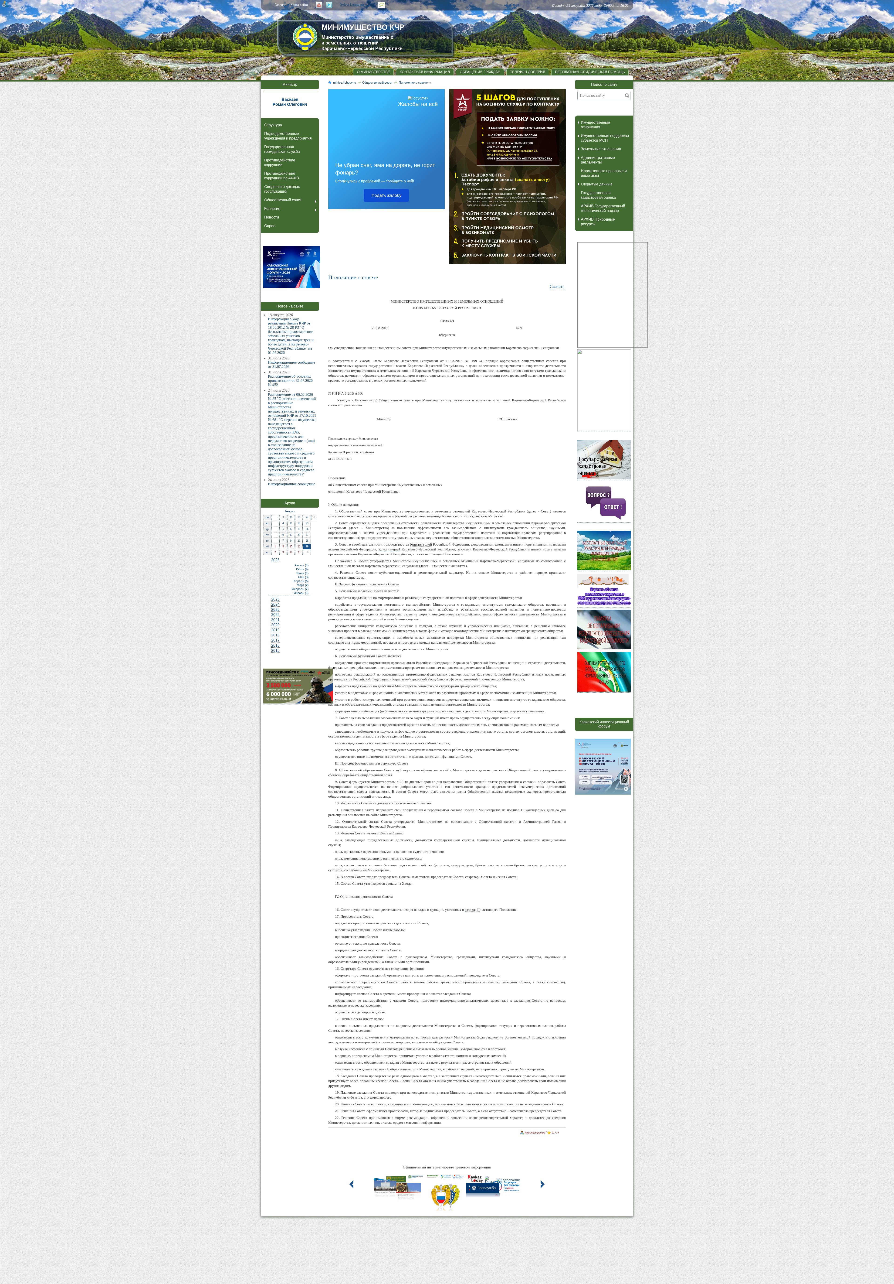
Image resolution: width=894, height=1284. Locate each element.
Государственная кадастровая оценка (598, 195)
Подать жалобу (386, 195)
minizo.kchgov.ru (344, 82)
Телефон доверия (527, 72)
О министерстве (373, 72)
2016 (275, 645)
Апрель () (301, 581)
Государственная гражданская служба (282, 149)
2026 (275, 560)
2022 (275, 615)
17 (299, 517)
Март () (302, 585)
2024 (275, 604)
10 (291, 517)
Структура (273, 125)
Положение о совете (413, 82)
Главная (280, 5)
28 (307, 540)
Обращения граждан (480, 72)
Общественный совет (282, 200)
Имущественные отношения (595, 124)
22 (299, 546)
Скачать (558, 286)
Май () (303, 577)
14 (291, 540)
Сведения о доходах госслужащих (282, 189)
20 (299, 534)
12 (291, 529)
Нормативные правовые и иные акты (604, 173)
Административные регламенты (598, 160)
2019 (275, 630)
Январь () (301, 593)
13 (291, 534)
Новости (271, 217)
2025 (275, 599)
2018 (275, 635)
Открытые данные (597, 184)
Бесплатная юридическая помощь (590, 72)
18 (299, 523)
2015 (275, 650)
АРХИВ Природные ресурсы (598, 221)
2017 (275, 640)
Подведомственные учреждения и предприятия (288, 136)
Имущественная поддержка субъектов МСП (605, 138)
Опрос (269, 226)
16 (291, 552)
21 (299, 540)
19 (299, 529)
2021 (275, 620)
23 (299, 552)
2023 (275, 609)
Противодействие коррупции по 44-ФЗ (281, 175)
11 (291, 523)
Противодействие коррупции (279, 162)
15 (291, 546)
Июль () (302, 569)
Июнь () (302, 573)
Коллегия (272, 209)
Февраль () (300, 589)
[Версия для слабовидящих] (381, 5)
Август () (301, 565)
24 (307, 517)
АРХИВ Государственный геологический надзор (603, 208)
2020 (275, 625)
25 (307, 523)
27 (307, 534)
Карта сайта (299, 5)
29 (307, 546)
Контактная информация (425, 72)
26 (307, 529)
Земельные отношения (601, 149)
